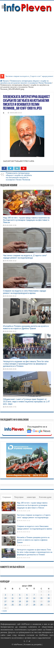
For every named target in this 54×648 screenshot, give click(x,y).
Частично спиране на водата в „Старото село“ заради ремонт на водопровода (25, 256)
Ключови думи (45, 497)
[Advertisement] (27, 40)
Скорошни (6, 497)
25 (13, 605)
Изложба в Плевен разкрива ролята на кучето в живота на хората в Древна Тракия (26, 327)
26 (20, 605)
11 (12, 598)
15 (41, 598)
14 (34, 598)
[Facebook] (27, 641)
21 (34, 601)
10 (5, 598)
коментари (31, 497)
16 (49, 598)
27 (27, 605)
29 (41, 605)
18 (13, 601)
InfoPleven (18, 644)
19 (20, 601)
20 (27, 601)
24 (5, 605)
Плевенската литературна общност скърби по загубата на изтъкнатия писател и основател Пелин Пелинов (26, 82)
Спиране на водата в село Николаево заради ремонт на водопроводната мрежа (24, 292)
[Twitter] (29, 641)
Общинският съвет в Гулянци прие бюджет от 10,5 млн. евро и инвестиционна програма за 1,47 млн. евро (26, 401)
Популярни (18, 497)
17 (5, 601)
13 (27, 598)
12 (20, 598)
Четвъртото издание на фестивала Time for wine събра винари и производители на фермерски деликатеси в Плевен (26, 363)
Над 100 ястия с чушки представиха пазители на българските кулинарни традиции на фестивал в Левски (26, 219)
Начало (5, 81)
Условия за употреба (32, 644)
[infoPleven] (27, 7)
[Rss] (24, 641)
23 (49, 601)
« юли (4, 611)
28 (34, 605)
